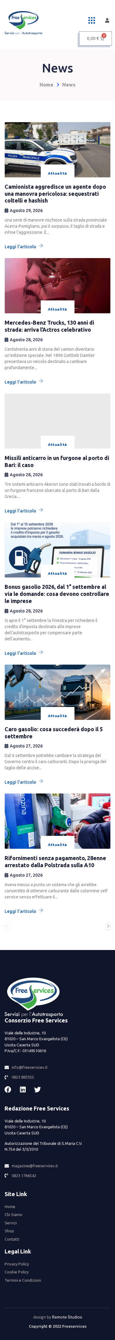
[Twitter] (37, 1089)
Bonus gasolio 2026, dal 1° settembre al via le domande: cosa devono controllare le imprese (57, 594)
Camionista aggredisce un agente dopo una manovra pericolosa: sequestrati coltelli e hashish (55, 193)
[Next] (107, 926)
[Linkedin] (22, 1089)
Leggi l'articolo (20, 246)
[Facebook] (8, 1089)
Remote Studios (67, 1317)
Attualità (57, 173)
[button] (91, 20)
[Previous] (7, 926)
